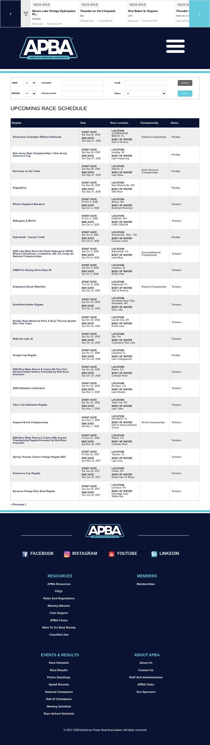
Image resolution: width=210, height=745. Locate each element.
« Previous (17, 504)
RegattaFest (19, 188)
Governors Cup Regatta (26, 473)
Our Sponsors (145, 691)
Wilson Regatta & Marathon (29, 204)
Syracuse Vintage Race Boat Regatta (34, 491)
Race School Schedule (59, 713)
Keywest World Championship (30, 422)
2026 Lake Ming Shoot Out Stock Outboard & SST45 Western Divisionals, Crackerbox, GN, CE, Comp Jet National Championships (43, 254)
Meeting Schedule (59, 706)
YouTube (127, 553)
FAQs (58, 591)
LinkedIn (169, 553)
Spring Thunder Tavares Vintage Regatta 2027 (39, 457)
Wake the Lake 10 (23, 339)
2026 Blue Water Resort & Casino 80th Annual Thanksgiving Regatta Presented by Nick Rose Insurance (40, 440)
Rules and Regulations (59, 598)
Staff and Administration (146, 677)
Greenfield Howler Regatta (28, 304)
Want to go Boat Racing (59, 627)
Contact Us (145, 670)
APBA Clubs (146, 684)
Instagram (84, 553)
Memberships (146, 584)
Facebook (42, 553)
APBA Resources (58, 584)
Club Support (59, 612)
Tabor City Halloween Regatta (30, 405)
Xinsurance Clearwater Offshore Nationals (37, 137)
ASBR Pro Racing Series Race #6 (32, 270)
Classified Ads (59, 634)
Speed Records (59, 684)
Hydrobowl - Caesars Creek (29, 237)
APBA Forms (59, 620)
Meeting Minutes (59, 605)
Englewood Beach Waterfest (29, 286)
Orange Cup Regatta (24, 355)
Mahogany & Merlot (24, 221)
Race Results (59, 670)
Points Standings (58, 677)
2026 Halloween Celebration (29, 388)
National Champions (59, 691)
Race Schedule (59, 662)
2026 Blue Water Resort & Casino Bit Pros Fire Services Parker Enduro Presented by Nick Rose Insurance (41, 372)
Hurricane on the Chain (26, 171)
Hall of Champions (59, 699)
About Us (146, 662)
